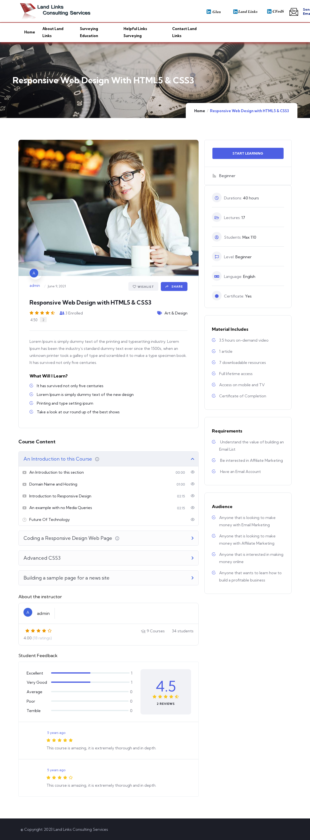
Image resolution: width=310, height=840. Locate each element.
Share (176, 286)
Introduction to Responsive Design (60, 496)
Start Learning (247, 153)
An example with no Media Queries (60, 507)
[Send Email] (293, 12)
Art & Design (175, 313)
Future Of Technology (49, 519)
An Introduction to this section (56, 472)
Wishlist (146, 287)
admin (35, 285)
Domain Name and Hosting (53, 484)
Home (199, 111)
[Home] (35, 11)
